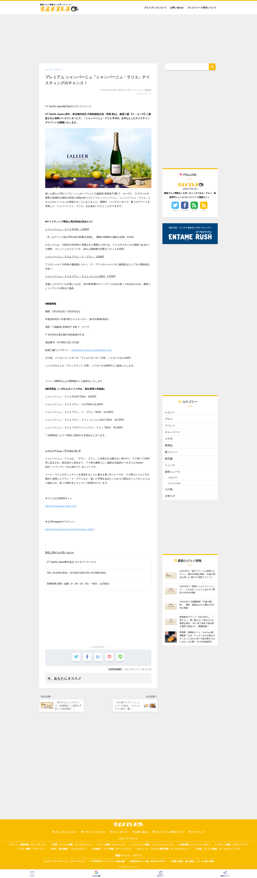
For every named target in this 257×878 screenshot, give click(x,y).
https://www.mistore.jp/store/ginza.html (91, 350)
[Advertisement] (128, 37)
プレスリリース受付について (201, 7)
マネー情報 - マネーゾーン (32, 849)
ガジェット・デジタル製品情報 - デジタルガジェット (164, 849)
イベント (137, 669)
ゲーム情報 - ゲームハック (112, 844)
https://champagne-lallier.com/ (61, 506)
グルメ (127, 669)
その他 (169, 489)
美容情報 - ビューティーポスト (195, 844)
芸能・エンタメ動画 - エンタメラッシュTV (218, 849)
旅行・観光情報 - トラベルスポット (69, 849)
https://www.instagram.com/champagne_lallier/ (69, 529)
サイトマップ (197, 832)
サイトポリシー (121, 832)
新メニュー (171, 452)
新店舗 (169, 458)
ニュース (170, 465)
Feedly (194, 210)
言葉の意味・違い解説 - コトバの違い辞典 (193, 861)
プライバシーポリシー (95, 832)
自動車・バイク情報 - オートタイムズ (112, 849)
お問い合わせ (177, 7)
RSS (203, 210)
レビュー (170, 412)
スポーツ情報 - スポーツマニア (232, 844)
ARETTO (172, 477)
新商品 (169, 445)
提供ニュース (172, 471)
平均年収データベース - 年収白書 (108, 861)
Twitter (175, 210)
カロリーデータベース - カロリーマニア (65, 861)
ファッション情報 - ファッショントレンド (153, 844)
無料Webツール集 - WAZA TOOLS (148, 861)
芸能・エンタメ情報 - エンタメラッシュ (73, 844)
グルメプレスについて (155, 7)
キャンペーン (172, 432)
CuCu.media (174, 483)
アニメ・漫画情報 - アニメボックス (29, 844)
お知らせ (170, 495)
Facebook (184, 210)
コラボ (147, 669)
